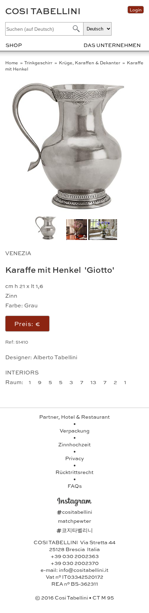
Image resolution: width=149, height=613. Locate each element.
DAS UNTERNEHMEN (112, 45)
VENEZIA (18, 253)
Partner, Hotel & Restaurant (74, 416)
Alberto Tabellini (55, 357)
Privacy (74, 458)
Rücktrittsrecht (74, 472)
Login (136, 10)
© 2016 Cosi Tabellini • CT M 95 (74, 597)
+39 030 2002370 (75, 563)
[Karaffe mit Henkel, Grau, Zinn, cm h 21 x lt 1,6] (76, 210)
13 (94, 382)
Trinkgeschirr (38, 62)
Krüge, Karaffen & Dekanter (90, 62)
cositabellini (74, 512)
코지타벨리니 (74, 530)
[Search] (75, 28)
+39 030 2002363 (75, 556)
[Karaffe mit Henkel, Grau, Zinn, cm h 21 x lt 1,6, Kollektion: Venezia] (102, 238)
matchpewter (74, 520)
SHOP (14, 45)
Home (12, 62)
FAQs (75, 486)
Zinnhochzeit (74, 444)
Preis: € (27, 323)
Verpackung (74, 430)
